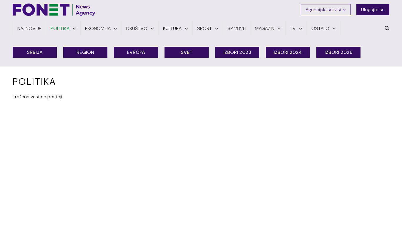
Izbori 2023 (237, 52)
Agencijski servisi (323, 9)
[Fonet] (54, 10)
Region (85, 52)
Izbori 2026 (339, 52)
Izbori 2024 (288, 52)
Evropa (136, 52)
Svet (186, 52)
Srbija (35, 52)
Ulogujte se (373, 9)
